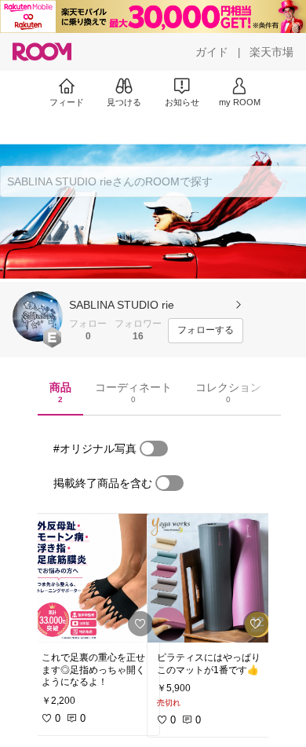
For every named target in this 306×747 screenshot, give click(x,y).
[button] (38, 316)
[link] (95, 578)
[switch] (154, 448)
